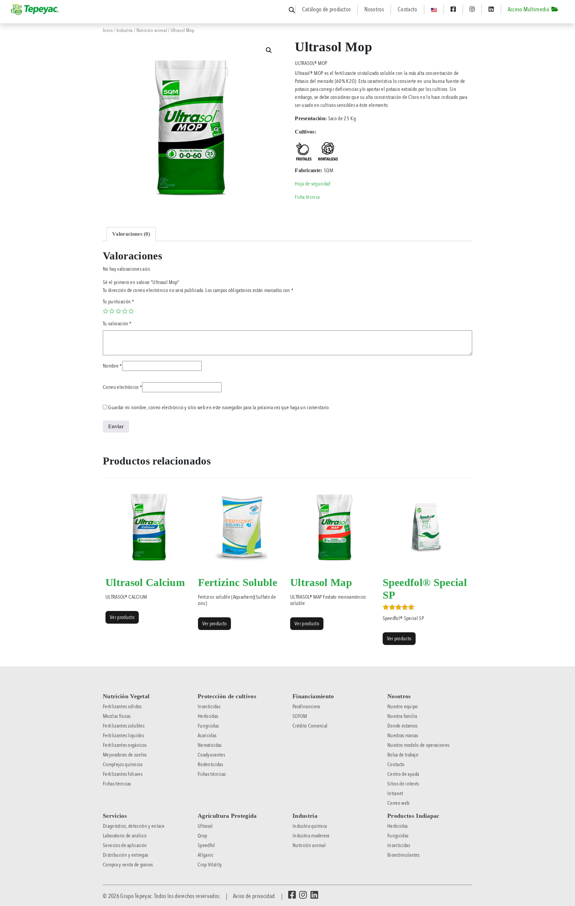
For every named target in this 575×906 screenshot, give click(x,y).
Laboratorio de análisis (124, 835)
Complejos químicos (123, 764)
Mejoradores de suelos (125, 754)
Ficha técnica (307, 197)
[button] (269, 50)
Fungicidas (208, 726)
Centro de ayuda (403, 774)
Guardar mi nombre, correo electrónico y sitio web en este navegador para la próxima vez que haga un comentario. (219, 407)
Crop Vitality (210, 864)
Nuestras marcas (402, 735)
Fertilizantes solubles (123, 726)
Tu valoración (117, 323)
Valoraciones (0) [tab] (131, 234)
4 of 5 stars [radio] (124, 311)
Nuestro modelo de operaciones (418, 745)
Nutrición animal (151, 30)
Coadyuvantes (211, 754)
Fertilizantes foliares (122, 774)
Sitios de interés (403, 783)
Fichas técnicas (117, 783)
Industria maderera (310, 835)
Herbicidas (208, 716)
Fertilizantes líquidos (123, 735)
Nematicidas (210, 745)
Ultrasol (205, 826)
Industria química (309, 826)
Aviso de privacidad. (254, 896)
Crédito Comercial (309, 726)
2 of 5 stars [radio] (111, 311)
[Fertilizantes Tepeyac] (35, 10)
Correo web (398, 803)
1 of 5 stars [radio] (105, 311)
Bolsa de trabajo (402, 754)
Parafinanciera (306, 706)
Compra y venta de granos (128, 864)
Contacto (407, 9)
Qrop (202, 835)
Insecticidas (209, 706)
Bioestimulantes (403, 855)
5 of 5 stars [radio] (131, 311)
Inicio (108, 30)
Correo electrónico (122, 387)
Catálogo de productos (326, 9)
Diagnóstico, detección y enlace (133, 826)
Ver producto (122, 617)
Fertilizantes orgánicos (124, 745)
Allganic (206, 855)
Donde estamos (402, 726)
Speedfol (206, 845)
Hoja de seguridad (312, 183)
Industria (124, 30)
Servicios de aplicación (125, 845)
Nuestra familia (402, 716)
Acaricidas (207, 735)
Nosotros (374, 9)
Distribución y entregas (125, 855)
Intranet (395, 793)
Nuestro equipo (402, 706)
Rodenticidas (210, 764)
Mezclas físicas (117, 716)
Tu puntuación (118, 301)
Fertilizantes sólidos (122, 706)
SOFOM (299, 716)
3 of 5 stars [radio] (118, 311)
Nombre (112, 366)
